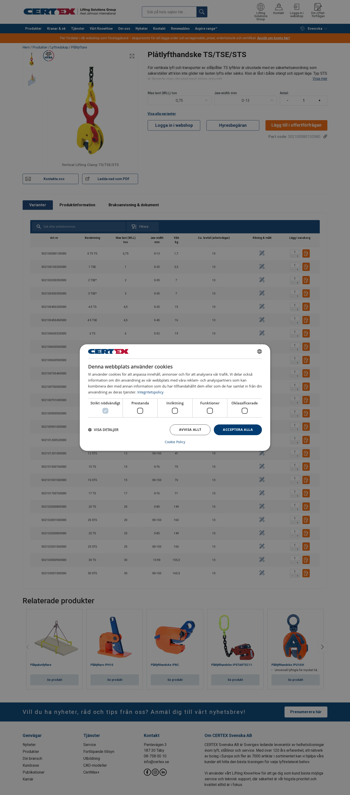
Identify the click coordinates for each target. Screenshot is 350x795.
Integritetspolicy (150, 392)
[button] (103, 429)
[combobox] (259, 351)
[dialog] (175, 397)
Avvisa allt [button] (190, 429)
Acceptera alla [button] (238, 429)
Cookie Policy (175, 442)
